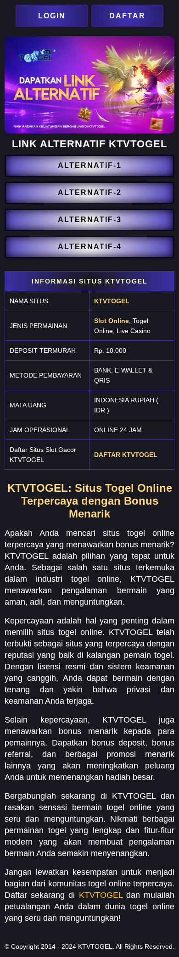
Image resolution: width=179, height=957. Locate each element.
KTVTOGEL (111, 301)
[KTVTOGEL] (52, 16)
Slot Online (111, 320)
